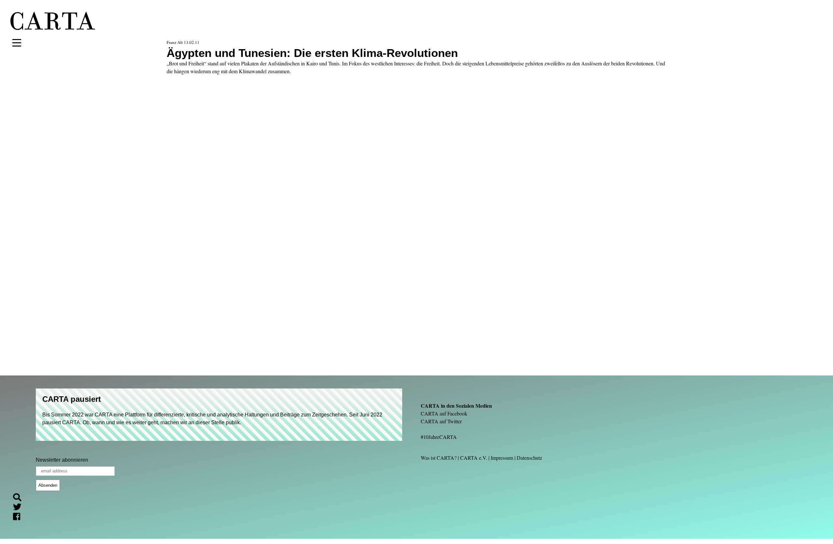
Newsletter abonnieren (62, 460)
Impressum (502, 457)
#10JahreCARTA (439, 436)
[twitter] (20, 508)
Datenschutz (529, 457)
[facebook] (19, 517)
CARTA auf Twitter (441, 421)
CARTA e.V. (473, 457)
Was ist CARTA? (439, 457)
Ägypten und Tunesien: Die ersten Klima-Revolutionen (312, 53)
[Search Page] (20, 498)
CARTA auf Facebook (444, 413)
